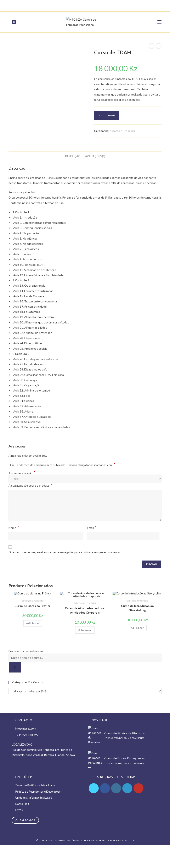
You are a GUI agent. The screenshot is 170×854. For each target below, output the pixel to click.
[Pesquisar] (14, 667)
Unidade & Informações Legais (33, 797)
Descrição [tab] (72, 156)
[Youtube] (91, 5)
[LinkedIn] (127, 788)
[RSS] (101, 5)
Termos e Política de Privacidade (35, 785)
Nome (13, 527)
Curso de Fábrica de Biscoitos (124, 733)
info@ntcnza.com (25, 728)
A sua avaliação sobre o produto (30, 485)
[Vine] (96, 5)
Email (91, 527)
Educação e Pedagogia (122, 131)
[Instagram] (86, 5)
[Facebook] (72, 5)
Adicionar (106, 115)
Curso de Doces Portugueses (124, 758)
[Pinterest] (77, 5)
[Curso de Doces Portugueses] (95, 760)
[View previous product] (151, 46)
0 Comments (137, 738)
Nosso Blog (22, 804)
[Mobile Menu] (159, 22)
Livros (19, 810)
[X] (68, 5)
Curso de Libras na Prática (33, 606)
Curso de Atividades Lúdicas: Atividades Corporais (85, 610)
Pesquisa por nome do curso (25, 651)
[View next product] (159, 46)
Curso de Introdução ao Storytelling (137, 608)
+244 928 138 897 (27, 734)
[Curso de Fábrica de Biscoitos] (95, 735)
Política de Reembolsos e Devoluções (38, 791)
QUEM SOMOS (25, 820)
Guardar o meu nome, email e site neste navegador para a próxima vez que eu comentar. (64, 552)
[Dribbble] (82, 5)
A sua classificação (21, 473)
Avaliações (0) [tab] (95, 156)
